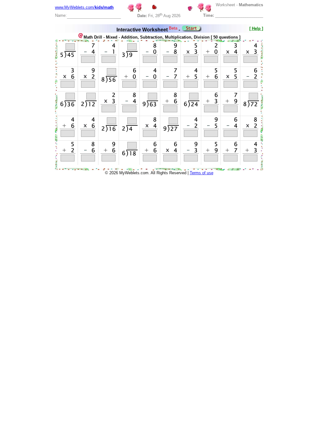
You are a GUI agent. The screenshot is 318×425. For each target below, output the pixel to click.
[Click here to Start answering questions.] (191, 29)
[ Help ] (256, 28)
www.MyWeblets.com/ (84, 7)
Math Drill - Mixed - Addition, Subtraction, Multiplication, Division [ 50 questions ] (162, 37)
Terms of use (201, 172)
